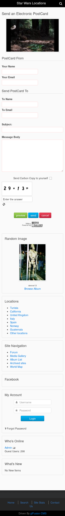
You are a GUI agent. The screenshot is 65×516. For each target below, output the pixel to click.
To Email (7, 110)
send (33, 215)
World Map (16, 366)
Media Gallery (18, 356)
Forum (14, 352)
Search (24, 502)
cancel (45, 215)
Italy (12, 318)
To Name (7, 99)
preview (20, 215)
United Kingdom (19, 315)
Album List (16, 359)
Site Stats (40, 502)
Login (32, 418)
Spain (13, 322)
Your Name (8, 66)
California (15, 311)
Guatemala (16, 329)
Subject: (7, 124)
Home (11, 502)
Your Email (8, 77)
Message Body (11, 137)
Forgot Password (16, 428)
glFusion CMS (38, 513)
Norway (14, 326)
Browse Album (32, 288)
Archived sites (18, 363)
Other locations (18, 333)
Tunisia (14, 308)
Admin (8, 447)
